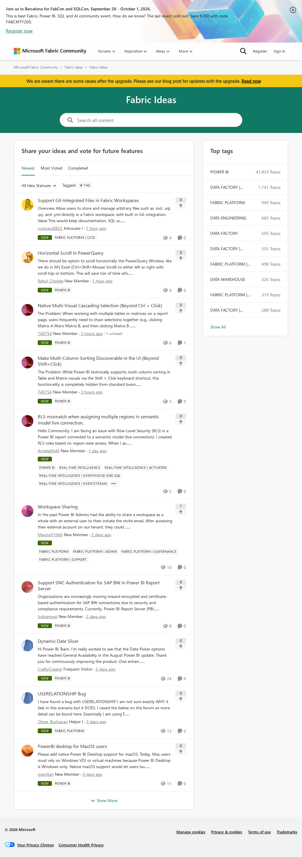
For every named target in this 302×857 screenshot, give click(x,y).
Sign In (279, 50)
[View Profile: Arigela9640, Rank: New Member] (27, 421)
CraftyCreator (50, 669)
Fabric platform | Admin (228, 295)
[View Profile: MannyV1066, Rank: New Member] (27, 511)
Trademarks (287, 831)
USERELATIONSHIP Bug (62, 694)
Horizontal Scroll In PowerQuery (71, 253)
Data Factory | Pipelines (225, 249)
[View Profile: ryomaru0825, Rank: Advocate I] (27, 205)
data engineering (228, 218)
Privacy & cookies (226, 831)
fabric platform (227, 202)
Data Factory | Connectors (225, 187)
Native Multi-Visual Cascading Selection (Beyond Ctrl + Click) (100, 305)
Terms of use (259, 831)
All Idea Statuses (36, 185)
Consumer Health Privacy (81, 844)
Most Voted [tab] (51, 168)
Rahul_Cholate (50, 281)
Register (260, 50)
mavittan (46, 774)
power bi (219, 172)
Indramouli (47, 616)
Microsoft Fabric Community (36, 67)
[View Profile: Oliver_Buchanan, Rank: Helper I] (27, 698)
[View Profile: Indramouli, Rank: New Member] (27, 587)
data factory (224, 233)
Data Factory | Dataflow (225, 310)
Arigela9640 (49, 450)
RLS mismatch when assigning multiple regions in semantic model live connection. (98, 420)
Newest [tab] (28, 168)
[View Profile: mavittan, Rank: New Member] (27, 751)
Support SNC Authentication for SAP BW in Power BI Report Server (99, 586)
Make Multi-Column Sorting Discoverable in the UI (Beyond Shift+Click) (98, 361)
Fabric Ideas (74, 67)
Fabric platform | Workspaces (228, 264)
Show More (107, 800)
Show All (218, 327)
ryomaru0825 (50, 228)
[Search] (243, 51)
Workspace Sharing (58, 507)
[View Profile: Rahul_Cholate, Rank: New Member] (27, 257)
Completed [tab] (78, 168)
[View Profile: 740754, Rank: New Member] (27, 310)
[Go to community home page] (50, 51)
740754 (45, 333)
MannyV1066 (50, 534)
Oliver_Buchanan (53, 721)
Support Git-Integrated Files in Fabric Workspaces (88, 200)
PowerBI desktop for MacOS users (72, 746)
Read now (251, 81)
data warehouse (227, 279)
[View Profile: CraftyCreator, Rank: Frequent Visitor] (27, 645)
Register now (19, 30)
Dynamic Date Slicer (58, 641)
